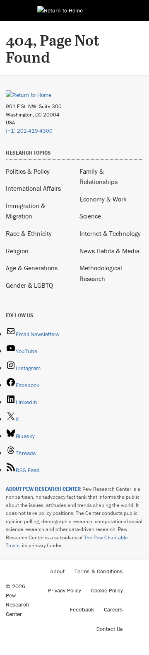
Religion (17, 251)
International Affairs (33, 188)
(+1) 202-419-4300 (29, 130)
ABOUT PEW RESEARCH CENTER (43, 488)
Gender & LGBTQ (29, 285)
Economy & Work (103, 199)
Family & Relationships (98, 176)
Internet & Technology (110, 233)
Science (90, 216)
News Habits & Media (109, 251)
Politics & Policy (28, 171)
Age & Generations (32, 268)
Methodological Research (100, 273)
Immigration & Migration (26, 211)
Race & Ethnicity (29, 233)
